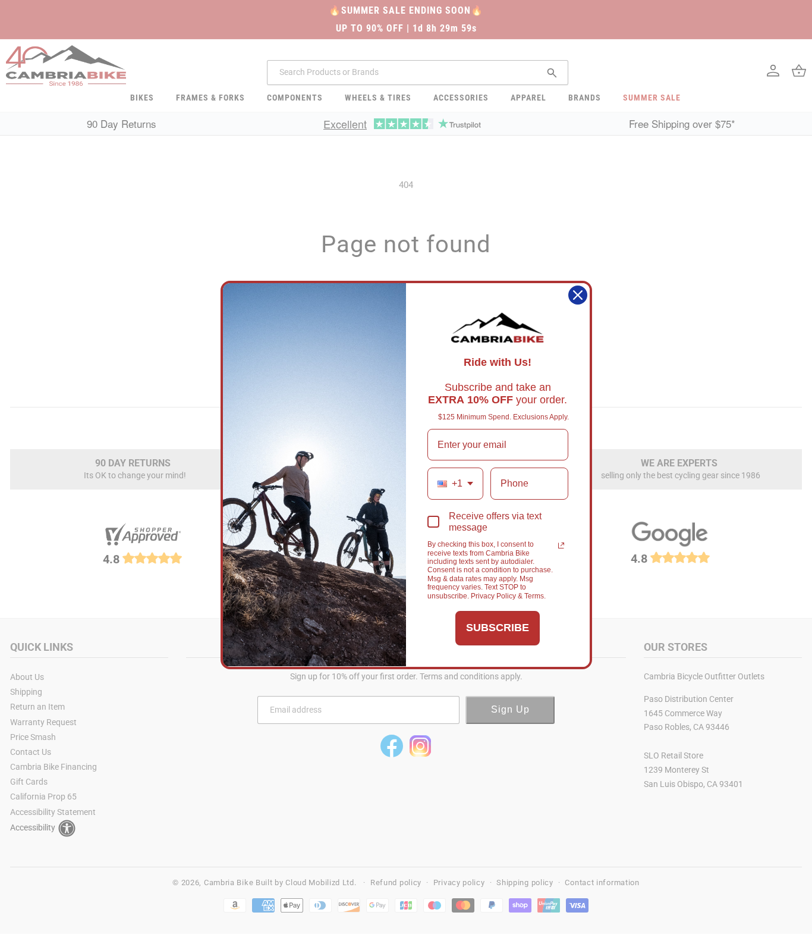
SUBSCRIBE (497, 628)
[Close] (578, 295)
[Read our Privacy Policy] (561, 545)
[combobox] (455, 483)
